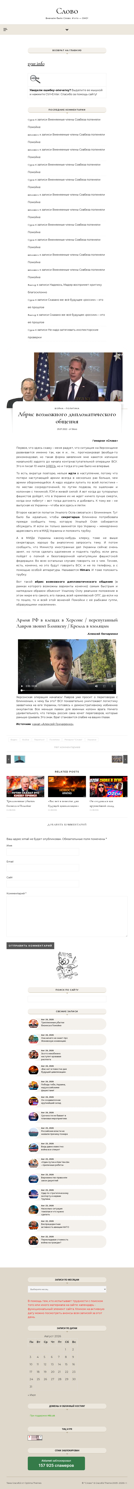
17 (31, 1371)
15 (66, 1364)
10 (31, 1364)
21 (59, 1371)
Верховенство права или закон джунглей (54, 1179)
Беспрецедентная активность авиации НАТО (55, 1225)
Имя (9, 845)
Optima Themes (33, 1483)
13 (52, 1364)
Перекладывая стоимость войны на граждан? (54, 1241)
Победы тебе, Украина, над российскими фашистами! (53, 1087)
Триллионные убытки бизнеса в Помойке (52, 1024)
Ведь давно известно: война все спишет (52, 1148)
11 (38, 1364)
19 (45, 1371)
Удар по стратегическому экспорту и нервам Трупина (54, 1196)
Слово (67, 10)
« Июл (32, 1395)
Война (59, 408)
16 (73, 1364)
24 (31, 1379)
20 (52, 1371)
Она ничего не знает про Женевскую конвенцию (54, 1039)
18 (38, 1371)
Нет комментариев (67, 747)
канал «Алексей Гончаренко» (53, 724)
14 (59, 1364)
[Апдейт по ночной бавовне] (14, 759)
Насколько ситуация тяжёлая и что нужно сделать (52, 1211)
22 (66, 1371)
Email (10, 861)
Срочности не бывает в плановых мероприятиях (54, 1117)
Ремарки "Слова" (73, 739)
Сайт (10, 877)
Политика (72, 408)
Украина (91, 739)
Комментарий (16, 893)
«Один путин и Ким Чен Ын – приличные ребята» (55, 1163)
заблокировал (56, 1464)
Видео (14, 739)
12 (45, 1364)
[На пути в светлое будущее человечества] (120, 759)
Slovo (74, 429)
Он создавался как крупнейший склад (51, 1101)
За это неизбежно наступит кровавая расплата (51, 1056)
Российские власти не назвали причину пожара (54, 1132)
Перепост (39, 739)
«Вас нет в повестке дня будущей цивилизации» (54, 1070)
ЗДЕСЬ (51, 466)
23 (73, 1371)
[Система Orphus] (35, 82)
